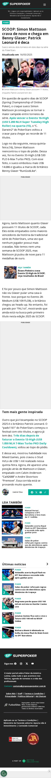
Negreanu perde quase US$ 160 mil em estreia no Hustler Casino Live (31, 604)
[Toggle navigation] (44, 4)
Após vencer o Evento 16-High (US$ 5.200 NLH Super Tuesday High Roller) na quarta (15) (25, 122)
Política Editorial (26, 696)
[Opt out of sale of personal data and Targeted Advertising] (4, 773)
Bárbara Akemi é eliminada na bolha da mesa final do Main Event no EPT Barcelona (31, 633)
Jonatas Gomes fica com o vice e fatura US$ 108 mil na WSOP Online (31, 618)
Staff (20, 693)
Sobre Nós (11, 693)
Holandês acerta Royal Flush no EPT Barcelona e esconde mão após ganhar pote (36, 529)
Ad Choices (41, 696)
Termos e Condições (34, 693)
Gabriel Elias (18, 492)
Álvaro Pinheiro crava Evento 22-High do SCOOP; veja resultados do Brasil (31, 273)
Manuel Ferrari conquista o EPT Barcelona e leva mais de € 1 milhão (35, 514)
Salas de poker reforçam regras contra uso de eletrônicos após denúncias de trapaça (36, 544)
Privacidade (10, 696)
